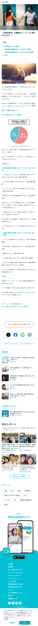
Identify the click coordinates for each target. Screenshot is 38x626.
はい (25, 622)
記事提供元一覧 (12, 598)
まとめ (5, 55)
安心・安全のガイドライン (15, 569)
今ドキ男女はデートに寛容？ (12, 46)
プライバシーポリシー (14, 575)
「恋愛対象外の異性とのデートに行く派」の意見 (17, 49)
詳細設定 (12, 622)
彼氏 (19, 491)
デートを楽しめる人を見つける (19, 324)
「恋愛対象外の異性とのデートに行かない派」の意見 (18, 52)
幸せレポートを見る (19, 476)
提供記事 (27, 491)
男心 (6, 491)
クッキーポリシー (13, 578)
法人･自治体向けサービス (15, 593)
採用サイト (11, 595)
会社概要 (10, 564)
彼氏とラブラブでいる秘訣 (12, 495)
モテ (25, 495)
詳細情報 (6, 619)
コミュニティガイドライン (15, 572)
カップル (7, 500)
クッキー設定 (12, 581)
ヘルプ (10, 590)
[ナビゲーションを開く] (34, 2)
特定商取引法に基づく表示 (15, 584)
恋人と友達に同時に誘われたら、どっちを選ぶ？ (15, 306)
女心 (12, 491)
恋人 (15, 500)
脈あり (6, 504)
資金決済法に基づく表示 (15, 587)
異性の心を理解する (26, 500)
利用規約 (10, 567)
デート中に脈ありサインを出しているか (24, 292)
